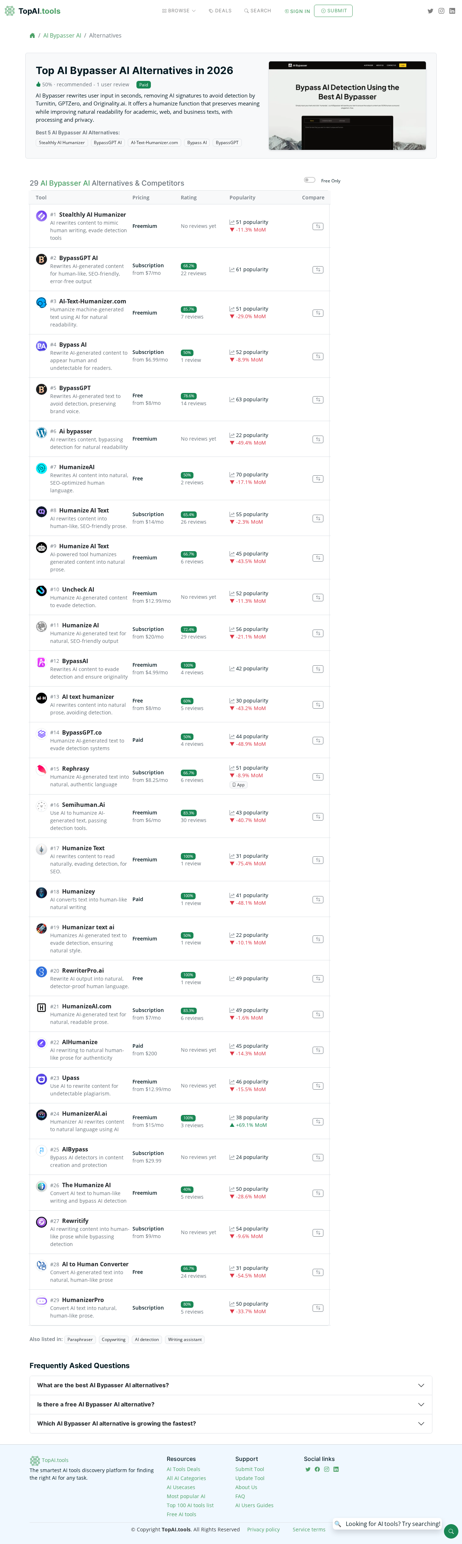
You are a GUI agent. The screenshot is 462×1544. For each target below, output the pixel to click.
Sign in (300, 11)
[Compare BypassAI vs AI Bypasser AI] (318, 669)
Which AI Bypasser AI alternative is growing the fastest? (116, 1423)
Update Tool (250, 1478)
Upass (70, 1078)
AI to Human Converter (95, 1264)
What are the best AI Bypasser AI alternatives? (103, 1385)
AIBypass (75, 1149)
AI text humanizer (88, 697)
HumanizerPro (83, 1300)
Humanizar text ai (88, 927)
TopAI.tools (54, 1460)
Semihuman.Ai (83, 805)
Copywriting (114, 1339)
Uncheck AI (78, 589)
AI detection (147, 1339)
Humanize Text (83, 848)
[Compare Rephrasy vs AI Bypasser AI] (318, 777)
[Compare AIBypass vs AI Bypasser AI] (318, 1158)
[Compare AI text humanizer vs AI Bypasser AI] (318, 705)
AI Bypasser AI (62, 35)
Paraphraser (80, 1339)
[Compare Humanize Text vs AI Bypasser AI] (318, 860)
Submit (337, 10)
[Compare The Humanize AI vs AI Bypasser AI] (318, 1193)
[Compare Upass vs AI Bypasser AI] (318, 1086)
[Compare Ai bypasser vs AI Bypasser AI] (318, 439)
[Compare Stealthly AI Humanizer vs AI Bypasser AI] (318, 226)
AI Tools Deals (183, 1469)
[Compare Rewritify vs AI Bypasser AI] (318, 1233)
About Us (246, 1487)
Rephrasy (75, 769)
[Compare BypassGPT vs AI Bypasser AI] (318, 400)
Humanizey (78, 891)
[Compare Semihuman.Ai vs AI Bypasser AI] (318, 817)
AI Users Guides (254, 1505)
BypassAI (75, 661)
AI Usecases (181, 1487)
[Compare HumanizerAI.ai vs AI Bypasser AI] (318, 1122)
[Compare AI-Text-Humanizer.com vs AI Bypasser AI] (318, 313)
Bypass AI (197, 142)
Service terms (309, 1529)
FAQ (240, 1496)
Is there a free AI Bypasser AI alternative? (95, 1404)
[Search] (451, 1531)
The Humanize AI (86, 1185)
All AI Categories (186, 1478)
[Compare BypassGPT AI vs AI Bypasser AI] (318, 270)
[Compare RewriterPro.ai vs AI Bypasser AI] (318, 979)
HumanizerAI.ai (84, 1113)
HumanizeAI (77, 467)
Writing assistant (185, 1339)
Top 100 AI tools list (190, 1505)
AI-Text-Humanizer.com (154, 142)
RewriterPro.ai (83, 970)
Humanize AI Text (84, 510)
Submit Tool (249, 1469)
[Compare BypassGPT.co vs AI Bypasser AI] (318, 740)
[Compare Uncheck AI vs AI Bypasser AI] (318, 597)
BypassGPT (227, 142)
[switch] (309, 180)
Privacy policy (263, 1529)
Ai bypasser (75, 431)
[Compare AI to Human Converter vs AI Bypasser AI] (318, 1272)
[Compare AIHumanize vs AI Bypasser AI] (318, 1050)
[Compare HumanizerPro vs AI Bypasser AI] (318, 1308)
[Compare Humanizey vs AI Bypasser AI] (318, 900)
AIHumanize (79, 1042)
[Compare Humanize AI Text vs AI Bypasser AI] (318, 518)
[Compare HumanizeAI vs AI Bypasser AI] (318, 479)
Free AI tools (181, 1514)
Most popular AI (186, 1496)
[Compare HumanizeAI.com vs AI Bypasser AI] (318, 1014)
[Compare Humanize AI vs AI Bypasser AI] (318, 633)
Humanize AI (80, 625)
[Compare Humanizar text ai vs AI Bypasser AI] (318, 939)
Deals (223, 10)
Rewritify (75, 1221)
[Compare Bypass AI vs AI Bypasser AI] (318, 356)
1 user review (113, 84)
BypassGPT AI (108, 142)
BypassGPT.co (82, 732)
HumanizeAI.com (87, 1006)
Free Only (330, 181)
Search (260, 10)
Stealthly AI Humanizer (62, 142)
